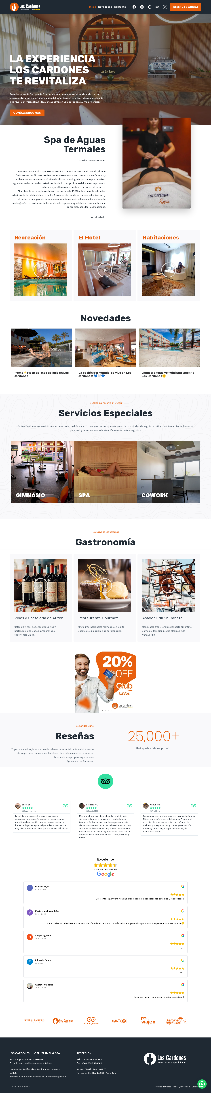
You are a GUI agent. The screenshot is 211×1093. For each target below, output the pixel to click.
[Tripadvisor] (157, 7)
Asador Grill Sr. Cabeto (162, 618)
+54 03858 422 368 (89, 1059)
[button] (27, 113)
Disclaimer (196, 1087)
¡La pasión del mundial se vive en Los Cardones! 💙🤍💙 (104, 374)
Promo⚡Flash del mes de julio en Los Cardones (41, 374)
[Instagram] (142, 7)
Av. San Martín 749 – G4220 (91, 1069)
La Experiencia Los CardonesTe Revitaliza (53, 70)
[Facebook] (134, 7)
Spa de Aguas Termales (75, 144)
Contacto (120, 6)
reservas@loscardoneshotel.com (31, 1063)
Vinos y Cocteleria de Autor (38, 618)
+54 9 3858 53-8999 (26, 1059)
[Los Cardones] (25, 6)
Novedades (105, 6)
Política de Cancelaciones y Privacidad (173, 1087)
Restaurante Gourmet (98, 618)
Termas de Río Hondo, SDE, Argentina (96, 1072)
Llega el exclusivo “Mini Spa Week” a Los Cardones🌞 (167, 374)
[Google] (149, 7)
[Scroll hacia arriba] (203, 1078)
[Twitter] (165, 7)
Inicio (92, 6)
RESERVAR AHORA (185, 7)
